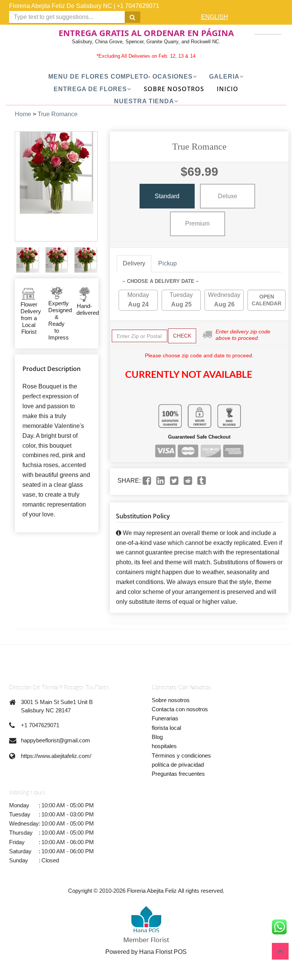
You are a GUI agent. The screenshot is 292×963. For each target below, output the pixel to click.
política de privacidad (178, 764)
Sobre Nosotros (174, 89)
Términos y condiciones (181, 755)
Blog (157, 737)
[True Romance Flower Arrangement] (27, 260)
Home (23, 114)
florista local (166, 728)
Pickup (167, 263)
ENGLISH (214, 17)
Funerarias (165, 718)
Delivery (134, 263)
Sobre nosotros (171, 700)
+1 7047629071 (138, 6)
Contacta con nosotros (180, 709)
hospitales (164, 746)
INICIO (227, 89)
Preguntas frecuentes (178, 773)
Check (182, 336)
